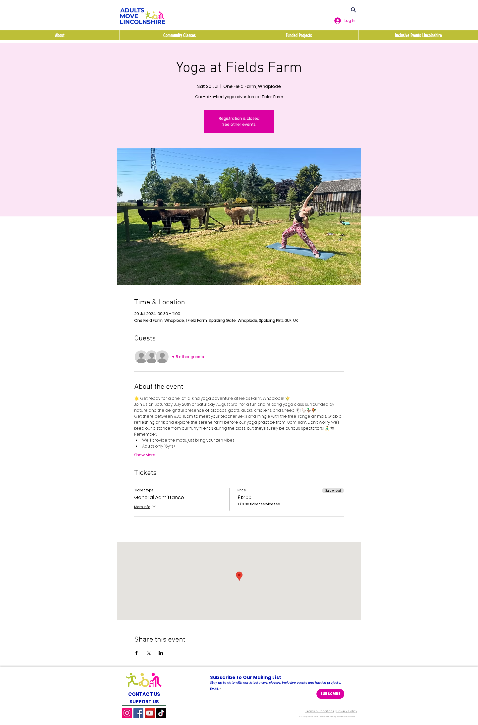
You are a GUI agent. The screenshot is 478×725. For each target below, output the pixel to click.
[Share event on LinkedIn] (161, 653)
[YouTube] (150, 713)
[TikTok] (161, 713)
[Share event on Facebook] (136, 653)
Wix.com (351, 717)
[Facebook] (138, 713)
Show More (144, 455)
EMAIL (214, 689)
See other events (239, 124)
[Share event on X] (148, 653)
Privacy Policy (346, 711)
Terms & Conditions (319, 711)
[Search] (353, 10)
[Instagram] (127, 713)
